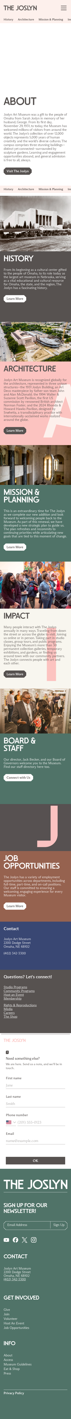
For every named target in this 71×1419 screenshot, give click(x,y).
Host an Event (14, 995)
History (8, 19)
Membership (12, 999)
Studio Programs (15, 987)
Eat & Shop (12, 1369)
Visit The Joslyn (18, 171)
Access (8, 1360)
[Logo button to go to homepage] (22, 8)
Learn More (15, 299)
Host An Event (14, 1323)
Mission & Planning (51, 19)
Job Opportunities (16, 1328)
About (8, 1355)
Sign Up (58, 1225)
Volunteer (10, 1319)
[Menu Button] (64, 7)
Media (8, 1009)
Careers (9, 1013)
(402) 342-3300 (15, 1279)
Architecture (26, 19)
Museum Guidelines (17, 1364)
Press (7, 1373)
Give (7, 1310)
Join (6, 1314)
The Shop (10, 1017)
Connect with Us (18, 778)
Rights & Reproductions (20, 1005)
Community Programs (19, 991)
